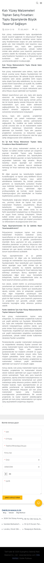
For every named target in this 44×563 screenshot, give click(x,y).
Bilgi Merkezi (20, 513)
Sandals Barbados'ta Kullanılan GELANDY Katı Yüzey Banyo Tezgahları (12, 524)
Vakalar (11, 513)
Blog (4, 513)
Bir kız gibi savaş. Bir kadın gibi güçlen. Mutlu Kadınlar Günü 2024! (33, 519)
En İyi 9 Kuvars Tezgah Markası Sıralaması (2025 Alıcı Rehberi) (33, 524)
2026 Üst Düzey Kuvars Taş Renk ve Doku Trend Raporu (14, 518)
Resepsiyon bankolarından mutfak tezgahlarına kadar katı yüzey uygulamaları (33, 529)
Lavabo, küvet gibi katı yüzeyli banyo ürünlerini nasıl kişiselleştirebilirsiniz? (12, 529)
